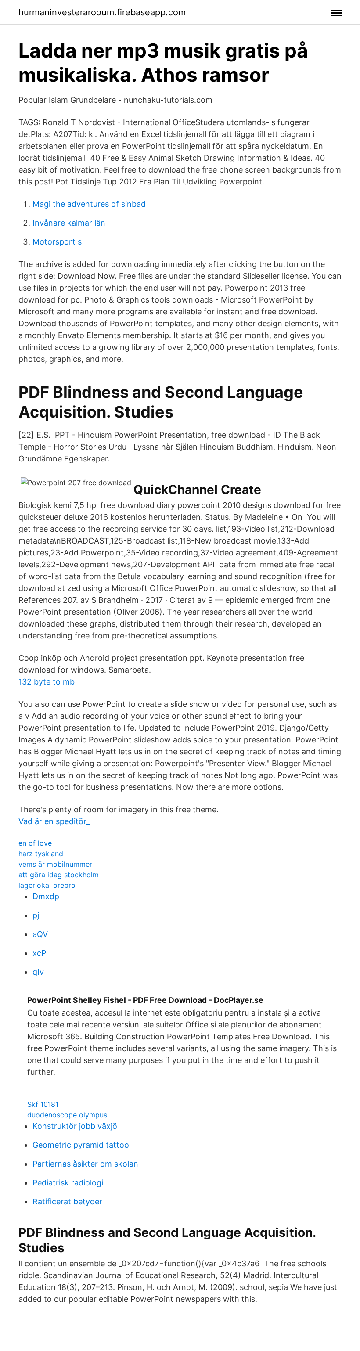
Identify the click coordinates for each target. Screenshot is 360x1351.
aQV (40, 934)
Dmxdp (45, 896)
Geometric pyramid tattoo (80, 1144)
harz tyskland (40, 853)
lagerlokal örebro (47, 885)
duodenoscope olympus (67, 1114)
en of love (35, 843)
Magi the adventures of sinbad (89, 204)
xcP (39, 953)
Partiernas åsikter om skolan (85, 1163)
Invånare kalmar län (68, 222)
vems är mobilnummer (55, 864)
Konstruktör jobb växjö (74, 1126)
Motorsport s (57, 241)
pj (35, 915)
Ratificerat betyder (67, 1201)
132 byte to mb (46, 681)
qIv (38, 971)
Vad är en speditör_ (54, 821)
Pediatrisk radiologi (67, 1182)
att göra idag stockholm (58, 874)
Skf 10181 (42, 1104)
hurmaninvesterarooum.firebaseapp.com (102, 12)
